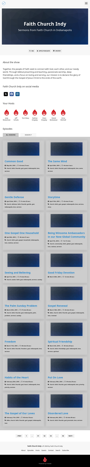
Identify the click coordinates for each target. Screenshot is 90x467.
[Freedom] (23, 329)
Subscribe (65, 450)
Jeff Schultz (16, 119)
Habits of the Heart (17, 377)
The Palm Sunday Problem (21, 305)
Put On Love (55, 377)
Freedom (10, 341)
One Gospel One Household (22, 233)
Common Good (14, 161)
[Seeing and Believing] (23, 260)
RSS (33, 51)
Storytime (54, 197)
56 (63, 436)
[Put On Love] (66, 365)
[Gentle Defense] (23, 184)
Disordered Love (58, 413)
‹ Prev (19, 436)
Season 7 (28, 135)
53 (51, 436)
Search (58, 450)
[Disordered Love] (66, 401)
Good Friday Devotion (61, 272)
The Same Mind (57, 161)
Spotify (58, 51)
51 (38, 436)
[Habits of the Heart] (23, 365)
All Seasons (10, 135)
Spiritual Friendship (60, 341)
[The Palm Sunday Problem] (23, 293)
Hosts (38, 450)
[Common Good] (23, 149)
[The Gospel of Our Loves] (23, 401)
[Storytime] (66, 184)
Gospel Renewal (58, 305)
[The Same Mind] (66, 149)
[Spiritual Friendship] (66, 329)
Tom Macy (25, 118)
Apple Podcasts (44, 51)
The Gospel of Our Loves (20, 413)
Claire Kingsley (44, 119)
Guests (43, 450)
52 (44, 436)
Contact (51, 450)
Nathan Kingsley (35, 119)
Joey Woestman (6, 119)
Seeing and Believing (17, 272)
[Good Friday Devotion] (66, 260)
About (23, 450)
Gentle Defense (14, 197)
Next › (71, 436)
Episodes (30, 450)
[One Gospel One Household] (23, 220)
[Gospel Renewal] (66, 293)
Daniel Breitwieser (54, 119)
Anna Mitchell (63, 119)
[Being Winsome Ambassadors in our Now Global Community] (66, 220)
